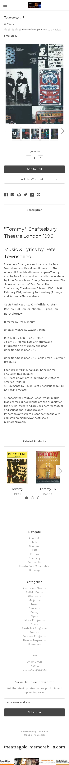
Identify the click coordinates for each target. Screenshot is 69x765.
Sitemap (34, 570)
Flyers (34, 616)
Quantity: (34, 151)
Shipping (34, 558)
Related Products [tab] (34, 441)
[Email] (12, 194)
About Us (34, 538)
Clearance (34, 596)
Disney (34, 612)
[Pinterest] (38, 194)
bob (34, 542)
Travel (34, 604)
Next (62, 131)
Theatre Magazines (34, 640)
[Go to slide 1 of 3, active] (26, 497)
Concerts (34, 608)
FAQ (34, 550)
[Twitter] (25, 194)
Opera (34, 624)
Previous (7, 131)
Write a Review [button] (52, 29)
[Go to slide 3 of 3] (38, 497)
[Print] (19, 194)
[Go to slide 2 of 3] (32, 497)
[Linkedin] (32, 194)
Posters (34, 632)
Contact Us (34, 562)
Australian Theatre (34, 588)
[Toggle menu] (5, 5)
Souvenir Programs (35, 636)
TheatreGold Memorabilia (34, 566)
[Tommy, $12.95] (17, 467)
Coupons (34, 546)
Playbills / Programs (34, 628)
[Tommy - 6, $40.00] (47, 467)
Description (34, 210)
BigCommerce (40, 731)
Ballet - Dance (34, 592)
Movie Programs (34, 620)
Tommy (17, 489)
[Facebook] (6, 194)
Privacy (34, 554)
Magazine (34, 600)
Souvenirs (34, 644)
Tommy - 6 (48, 489)
